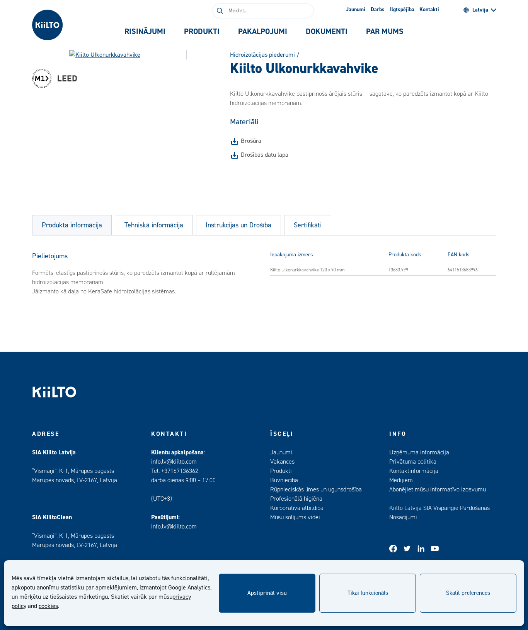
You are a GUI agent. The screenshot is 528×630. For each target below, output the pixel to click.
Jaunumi (355, 9)
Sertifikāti (308, 225)
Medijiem (401, 480)
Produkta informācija (72, 225)
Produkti (281, 471)
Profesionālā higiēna (296, 499)
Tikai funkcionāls (367, 593)
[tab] (145, 32)
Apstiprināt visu (267, 593)
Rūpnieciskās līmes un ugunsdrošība (316, 489)
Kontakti (429, 9)
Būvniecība (284, 480)
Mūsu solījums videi (295, 517)
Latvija (480, 10)
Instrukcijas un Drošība (238, 225)
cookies (48, 606)
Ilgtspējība (402, 9)
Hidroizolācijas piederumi (262, 55)
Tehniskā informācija (153, 225)
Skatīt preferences (468, 593)
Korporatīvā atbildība (297, 508)
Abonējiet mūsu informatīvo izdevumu (437, 489)
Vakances (282, 462)
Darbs (378, 9)
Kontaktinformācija (413, 471)
